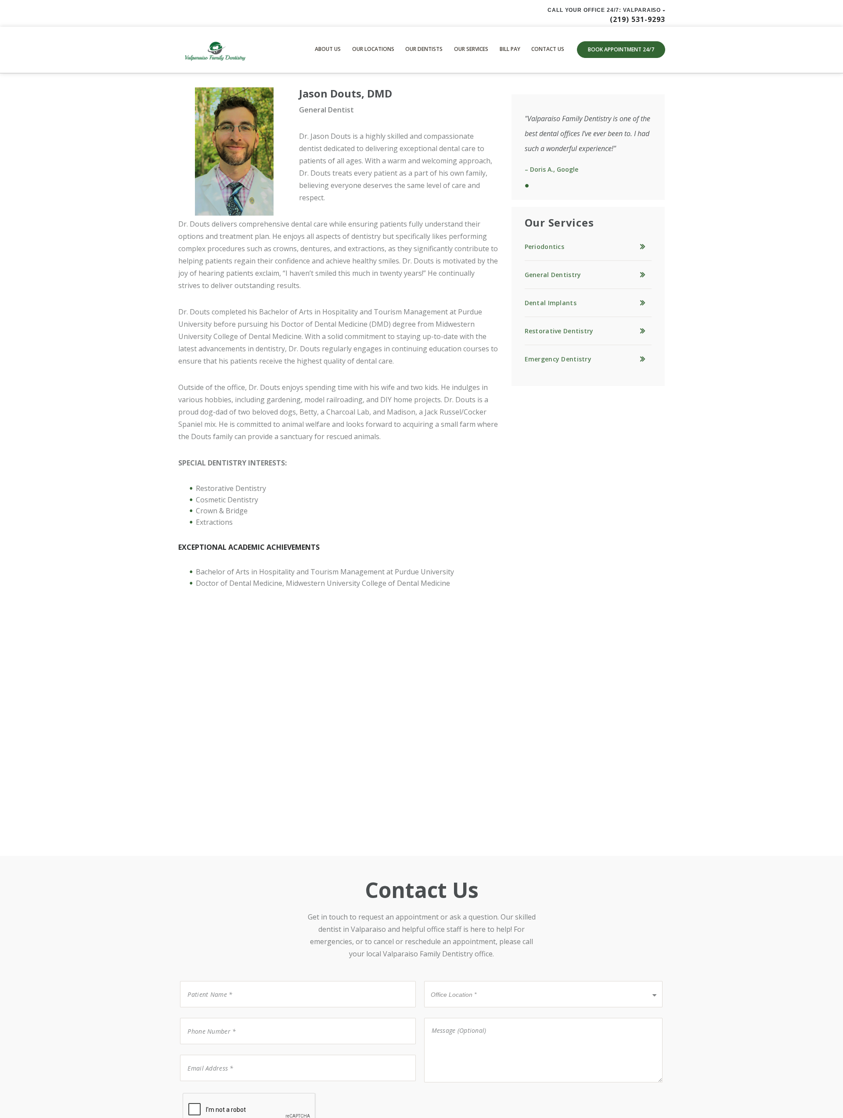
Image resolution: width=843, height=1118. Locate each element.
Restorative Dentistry (559, 331)
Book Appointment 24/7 (621, 49)
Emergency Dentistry (558, 359)
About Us (328, 49)
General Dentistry (553, 274)
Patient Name (204, 980)
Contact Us (547, 49)
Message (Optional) (453, 1017)
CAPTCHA (197, 1092)
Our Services (471, 49)
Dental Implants (550, 303)
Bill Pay (510, 49)
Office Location (450, 980)
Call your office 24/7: (604, 10)
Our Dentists (424, 49)
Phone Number (206, 1017)
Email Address (204, 1054)
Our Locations (373, 49)
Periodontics (544, 246)
